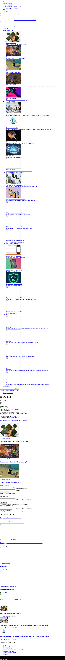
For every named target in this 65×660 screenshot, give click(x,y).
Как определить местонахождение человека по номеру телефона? (21, 543)
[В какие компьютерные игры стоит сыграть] (13, 97)
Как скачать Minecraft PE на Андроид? (15, 58)
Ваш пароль (18, 490)
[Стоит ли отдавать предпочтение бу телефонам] (13, 211)
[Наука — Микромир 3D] (12, 585)
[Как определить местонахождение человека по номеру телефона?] (12, 538)
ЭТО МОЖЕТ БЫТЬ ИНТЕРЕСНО (9, 420)
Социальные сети (8, 651)
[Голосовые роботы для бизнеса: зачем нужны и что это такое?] (13, 296)
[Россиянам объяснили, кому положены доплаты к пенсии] (13, 353)
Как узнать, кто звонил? (12, 271)
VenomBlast (3, 566)
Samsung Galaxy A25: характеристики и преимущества (19, 228)
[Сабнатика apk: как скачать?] (13, 69)
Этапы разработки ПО (11, 313)
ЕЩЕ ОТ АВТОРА (22, 420)
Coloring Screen (15, 416)
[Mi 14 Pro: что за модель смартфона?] (13, 239)
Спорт (5, 654)
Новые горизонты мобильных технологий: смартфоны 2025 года (21, 186)
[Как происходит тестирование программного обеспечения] (13, 197)
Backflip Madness (14, 417)
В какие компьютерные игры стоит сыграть (16, 100)
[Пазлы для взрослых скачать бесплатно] (13, 41)
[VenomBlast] (12, 561)
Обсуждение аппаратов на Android (12, 6)
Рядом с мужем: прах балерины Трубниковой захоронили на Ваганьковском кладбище (27, 328)
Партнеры (5, 11)
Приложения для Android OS (10, 8)
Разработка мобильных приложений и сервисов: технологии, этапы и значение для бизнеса (28, 129)
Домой (2, 390)
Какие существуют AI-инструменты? (15, 157)
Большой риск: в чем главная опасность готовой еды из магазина (22, 342)
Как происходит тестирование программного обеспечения (20, 200)
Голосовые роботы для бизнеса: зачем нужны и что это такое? (21, 299)
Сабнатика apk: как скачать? (13, 72)
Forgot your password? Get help (8, 493)
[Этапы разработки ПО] (13, 310)
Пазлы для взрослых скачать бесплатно (16, 44)
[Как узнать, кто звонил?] (13, 268)
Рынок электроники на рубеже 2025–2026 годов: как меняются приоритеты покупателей (27, 115)
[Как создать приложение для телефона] (13, 254)
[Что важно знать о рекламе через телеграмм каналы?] (13, 168)
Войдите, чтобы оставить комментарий (10, 518)
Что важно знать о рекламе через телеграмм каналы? (19, 171)
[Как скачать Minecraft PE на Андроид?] (13, 55)
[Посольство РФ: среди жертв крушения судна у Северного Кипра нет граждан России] (13, 367)
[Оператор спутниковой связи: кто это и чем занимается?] (13, 140)
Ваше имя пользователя (21, 488)
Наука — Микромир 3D (7, 589)
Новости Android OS (8, 5)
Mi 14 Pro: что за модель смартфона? (15, 242)
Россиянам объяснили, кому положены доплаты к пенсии (20, 356)
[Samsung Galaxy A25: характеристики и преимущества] (13, 225)
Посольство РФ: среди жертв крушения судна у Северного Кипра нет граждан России (27, 370)
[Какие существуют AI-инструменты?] (13, 154)
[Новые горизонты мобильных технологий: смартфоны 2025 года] (13, 183)
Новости (5, 9)
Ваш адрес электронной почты (23, 499)
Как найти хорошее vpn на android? (14, 285)
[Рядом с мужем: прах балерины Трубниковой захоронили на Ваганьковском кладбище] (13, 326)
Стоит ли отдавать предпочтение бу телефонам (18, 214)
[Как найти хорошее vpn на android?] (13, 282)
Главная (5, 2)
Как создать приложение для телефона (16, 257)
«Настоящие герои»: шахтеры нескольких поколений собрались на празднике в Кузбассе (28, 384)
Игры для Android (7, 3)
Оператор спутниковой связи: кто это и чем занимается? (20, 143)
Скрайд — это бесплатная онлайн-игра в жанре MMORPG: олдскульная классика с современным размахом (32, 86)
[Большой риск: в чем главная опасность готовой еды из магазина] (13, 339)
